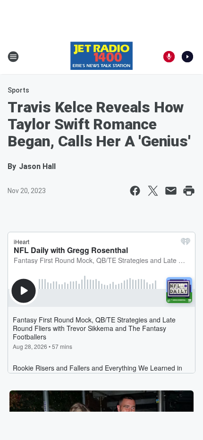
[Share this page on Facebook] (135, 190)
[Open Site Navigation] (13, 56)
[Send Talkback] (169, 56)
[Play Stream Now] (187, 56)
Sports (18, 90)
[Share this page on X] (153, 190)
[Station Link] (101, 57)
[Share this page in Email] (171, 190)
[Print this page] (188, 190)
